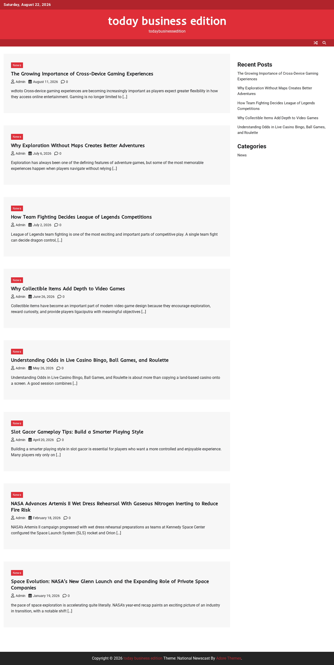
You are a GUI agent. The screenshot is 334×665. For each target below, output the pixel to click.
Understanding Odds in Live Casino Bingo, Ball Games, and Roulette (89, 360)
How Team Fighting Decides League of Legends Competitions (81, 217)
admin (20, 82)
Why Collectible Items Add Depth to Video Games (68, 288)
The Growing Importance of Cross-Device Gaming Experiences (82, 73)
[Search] (324, 43)
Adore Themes (228, 658)
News (17, 65)
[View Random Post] (315, 43)
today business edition (167, 20)
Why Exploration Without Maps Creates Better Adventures (78, 145)
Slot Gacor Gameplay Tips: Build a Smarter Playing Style (77, 432)
